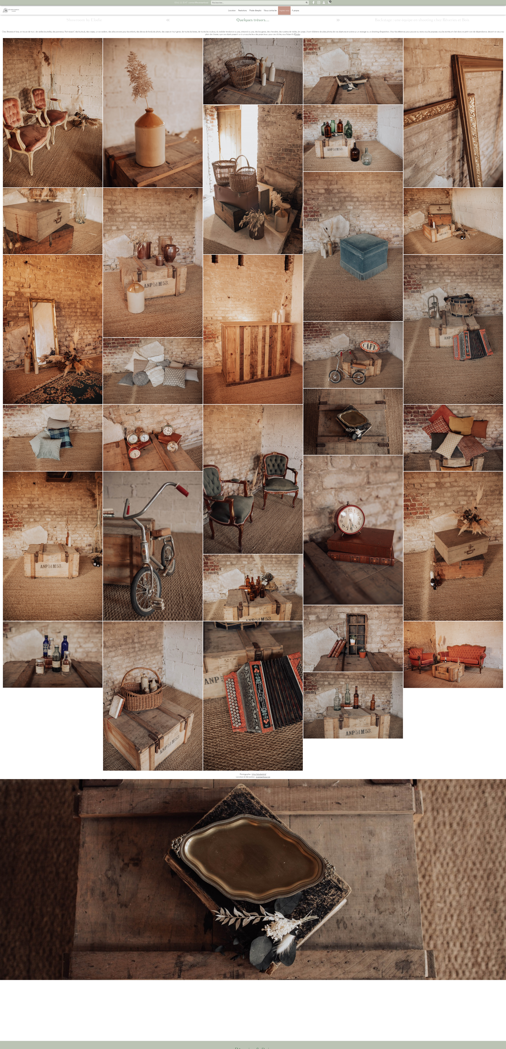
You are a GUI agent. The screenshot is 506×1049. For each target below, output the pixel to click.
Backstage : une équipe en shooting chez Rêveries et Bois (422, 20)
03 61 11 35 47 (181, 3)
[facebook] (313, 3)
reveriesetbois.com (263, 777)
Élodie (297, 34)
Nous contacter (270, 10)
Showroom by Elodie (84, 20)
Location (232, 10)
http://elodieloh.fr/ (259, 774)
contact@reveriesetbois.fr (198, 3)
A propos (295, 10)
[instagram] (319, 3)
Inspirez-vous (284, 10)
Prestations (242, 10)
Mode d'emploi (255, 10)
